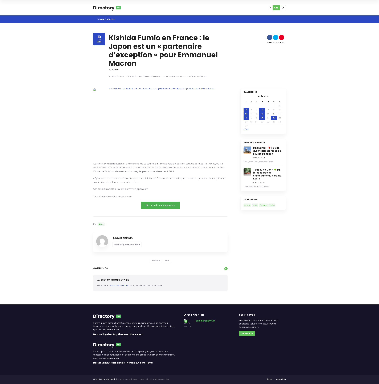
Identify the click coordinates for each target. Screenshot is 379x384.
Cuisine (247, 205)
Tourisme (263, 205)
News (101, 224)
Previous (156, 260)
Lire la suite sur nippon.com (160, 205)
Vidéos (271, 205)
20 (262, 118)
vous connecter (119, 285)
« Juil (246, 129)
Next (167, 260)
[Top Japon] (107, 8)
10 (246, 114)
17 (246, 118)
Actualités (281, 379)
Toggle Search (105, 19)
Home (121, 76)
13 (262, 114)
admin (115, 69)
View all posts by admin (127, 244)
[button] (283, 7)
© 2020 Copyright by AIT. (104, 379)
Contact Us (247, 333)
